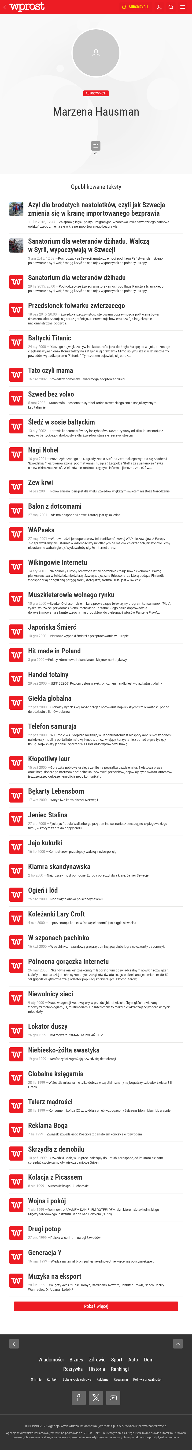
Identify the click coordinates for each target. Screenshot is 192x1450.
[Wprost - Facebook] (79, 1398)
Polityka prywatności (147, 1379)
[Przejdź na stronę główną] (4, 7)
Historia (97, 1369)
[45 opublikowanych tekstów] (95, 146)
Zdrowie (97, 1360)
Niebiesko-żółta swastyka (64, 1050)
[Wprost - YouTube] (113, 1398)
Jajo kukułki (45, 843)
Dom (149, 1360)
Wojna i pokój (47, 1201)
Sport (116, 1360)
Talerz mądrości (50, 1102)
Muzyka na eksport (54, 1276)
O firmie (36, 1379)
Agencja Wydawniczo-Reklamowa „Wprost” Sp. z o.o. (86, 1426)
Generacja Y (45, 1252)
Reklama (102, 1379)
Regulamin (121, 1379)
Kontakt (52, 1379)
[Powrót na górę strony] (178, 1344)
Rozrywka (73, 1369)
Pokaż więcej (96, 1306)
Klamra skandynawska (59, 866)
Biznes (76, 1360)
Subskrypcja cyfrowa (77, 1379)
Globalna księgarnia (55, 1074)
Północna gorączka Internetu (68, 961)
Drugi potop (44, 1229)
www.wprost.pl (149, 1437)
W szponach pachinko (58, 938)
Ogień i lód (43, 890)
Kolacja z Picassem (55, 1177)
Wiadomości (51, 1360)
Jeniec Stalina (47, 815)
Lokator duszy (47, 1026)
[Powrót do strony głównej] (14, 1344)
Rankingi (120, 1369)
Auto (133, 1360)
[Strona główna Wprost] (26, 7)
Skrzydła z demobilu (56, 1149)
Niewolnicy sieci (50, 994)
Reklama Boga (48, 1125)
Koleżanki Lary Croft (56, 914)
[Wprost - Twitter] (96, 1398)
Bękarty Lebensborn (56, 791)
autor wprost (96, 93)
